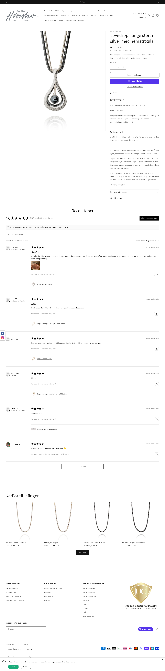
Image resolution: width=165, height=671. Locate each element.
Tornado (86, 604)
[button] (79, 10)
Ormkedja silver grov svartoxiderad (133, 543)
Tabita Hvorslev (11, 592)
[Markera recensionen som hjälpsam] (156, 274)
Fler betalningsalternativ (135, 86)
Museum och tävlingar (13, 596)
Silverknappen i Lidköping (15, 600)
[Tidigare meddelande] (6, 2)
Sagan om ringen (89, 588)
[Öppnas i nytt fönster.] (9, 446)
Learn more (70, 662)
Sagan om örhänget (90, 596)
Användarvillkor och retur (53, 588)
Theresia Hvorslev (12, 588)
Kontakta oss (49, 596)
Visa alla (82, 553)
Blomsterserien (88, 616)
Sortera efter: (139, 241)
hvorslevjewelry (14, 657)
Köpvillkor (48, 592)
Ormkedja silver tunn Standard (16, 543)
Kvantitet (113, 63)
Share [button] (115, 93)
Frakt (119, 50)
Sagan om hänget (89, 592)
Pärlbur (85, 612)
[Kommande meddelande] (158, 2)
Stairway (86, 600)
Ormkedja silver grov (51, 543)
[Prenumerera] (43, 629)
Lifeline (85, 608)
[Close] (163, 660)
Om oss (47, 600)
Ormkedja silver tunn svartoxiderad (94, 543)
